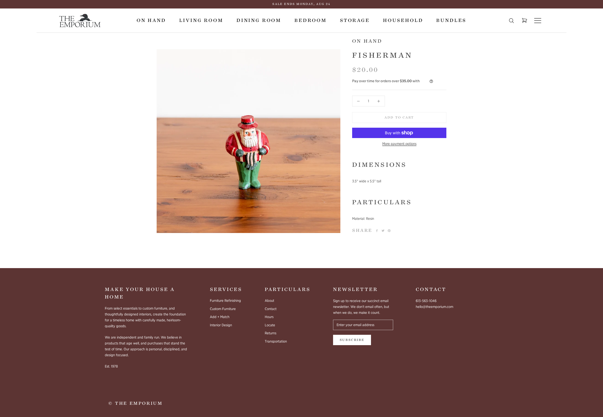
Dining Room (258, 20)
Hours (269, 317)
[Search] (511, 21)
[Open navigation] (537, 20)
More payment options (399, 144)
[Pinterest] (389, 230)
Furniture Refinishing (225, 300)
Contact (271, 309)
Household (403, 20)
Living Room (201, 20)
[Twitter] (383, 230)
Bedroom (310, 20)
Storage (355, 20)
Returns (270, 333)
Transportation (276, 341)
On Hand (151, 20)
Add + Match (219, 317)
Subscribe (352, 340)
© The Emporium (135, 403)
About (269, 300)
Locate (270, 325)
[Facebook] (376, 230)
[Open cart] (524, 20)
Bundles (451, 20)
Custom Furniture (223, 309)
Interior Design (221, 325)
